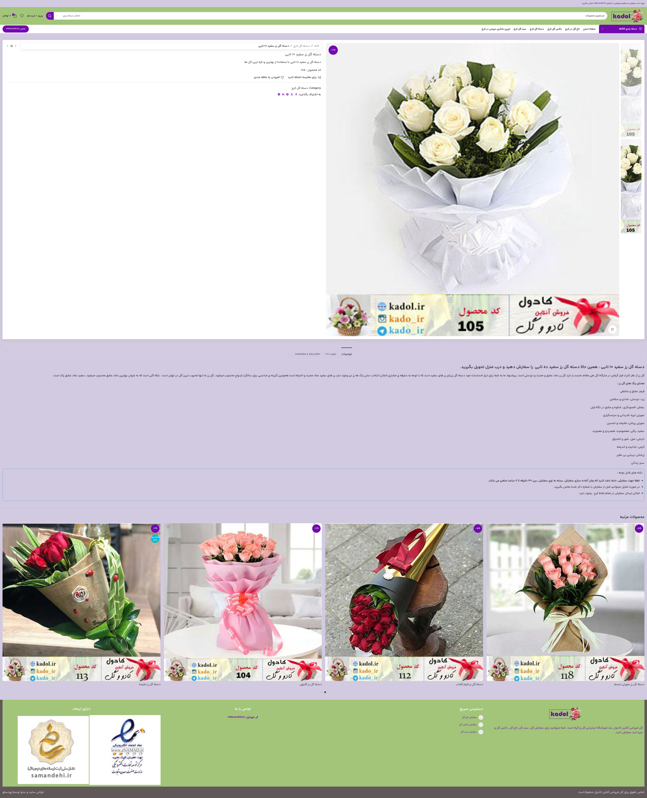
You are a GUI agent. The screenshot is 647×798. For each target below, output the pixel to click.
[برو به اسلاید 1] (325, 692)
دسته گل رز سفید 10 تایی (622, 367)
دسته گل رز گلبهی (311, 684)
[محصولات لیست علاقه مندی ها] (22, 15)
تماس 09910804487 (15, 28)
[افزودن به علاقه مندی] (491, 527)
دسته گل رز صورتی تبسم (629, 684)
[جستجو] (50, 16)
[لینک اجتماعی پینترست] (287, 94)
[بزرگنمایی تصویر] (612, 329)
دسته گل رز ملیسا (150, 684)
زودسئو (7, 792)
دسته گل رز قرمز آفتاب (469, 684)
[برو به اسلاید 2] (322, 692)
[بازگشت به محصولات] (12, 46)
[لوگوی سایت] (627, 16)
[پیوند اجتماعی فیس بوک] (296, 94)
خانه (316, 46)
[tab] (346, 352)
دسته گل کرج (301, 46)
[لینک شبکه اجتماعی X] (292, 94)
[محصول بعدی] (8, 46)
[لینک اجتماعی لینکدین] (283, 94)
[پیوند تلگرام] (279, 94)
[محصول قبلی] (16, 46)
